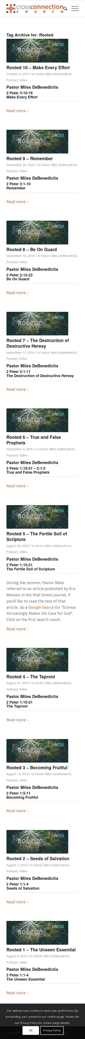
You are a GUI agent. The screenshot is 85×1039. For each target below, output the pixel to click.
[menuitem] (63, 8)
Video (23, 80)
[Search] (63, 8)
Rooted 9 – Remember (29, 158)
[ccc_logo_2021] (35, 8)
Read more (16, 110)
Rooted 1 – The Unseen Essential (41, 949)
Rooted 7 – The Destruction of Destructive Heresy (37, 343)
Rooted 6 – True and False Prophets (33, 440)
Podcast (12, 80)
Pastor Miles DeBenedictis (53, 74)
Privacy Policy (52, 1030)
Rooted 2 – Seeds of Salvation (37, 858)
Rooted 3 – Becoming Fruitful (36, 767)
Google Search (41, 607)
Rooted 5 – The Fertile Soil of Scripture (36, 536)
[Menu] (73, 8)
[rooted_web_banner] (37, 51)
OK (31, 1030)
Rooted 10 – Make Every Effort (38, 67)
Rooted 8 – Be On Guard (31, 249)
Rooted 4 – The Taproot (30, 676)
